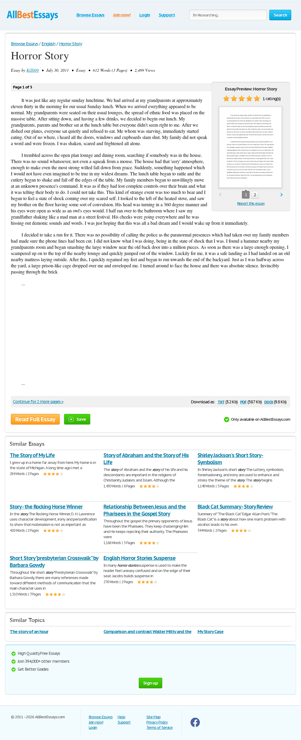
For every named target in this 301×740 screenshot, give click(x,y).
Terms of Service (159, 727)
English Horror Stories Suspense (139, 558)
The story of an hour (29, 631)
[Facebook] (195, 725)
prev (220, 195)
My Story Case (210, 631)
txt (221, 401)
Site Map (153, 716)
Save (81, 419)
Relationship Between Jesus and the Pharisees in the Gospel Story (144, 510)
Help (121, 716)
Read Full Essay (35, 419)
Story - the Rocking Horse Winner (46, 506)
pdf (243, 401)
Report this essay (251, 203)
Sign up (150, 683)
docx (268, 401)
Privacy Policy (157, 722)
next (281, 195)
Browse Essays (90, 15)
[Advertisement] (150, 333)
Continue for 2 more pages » (38, 401)
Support (167, 15)
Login (144, 15)
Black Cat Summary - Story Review (235, 506)
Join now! (122, 15)
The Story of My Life (32, 455)
